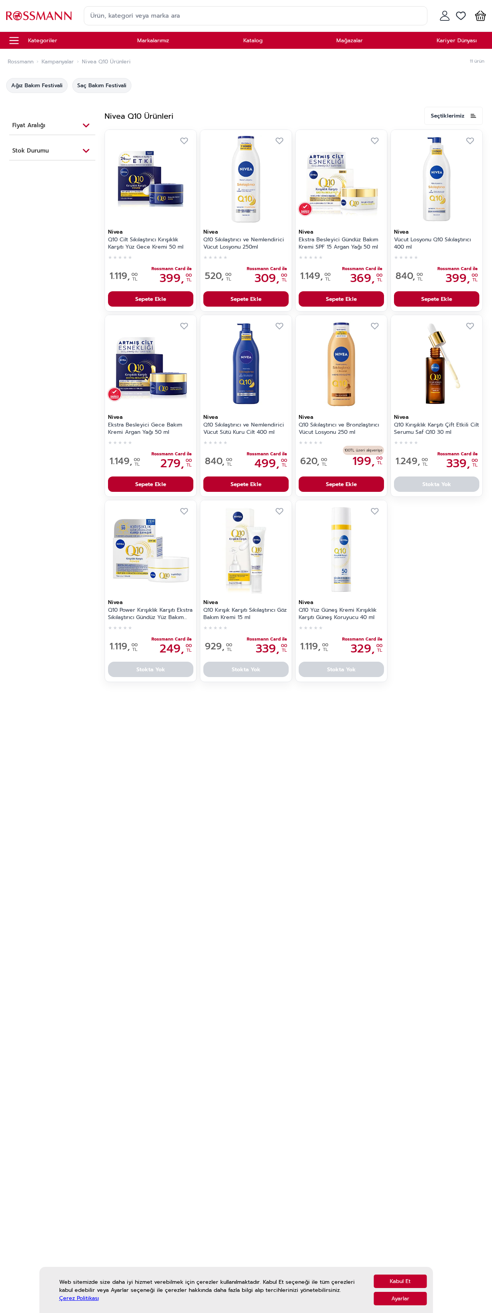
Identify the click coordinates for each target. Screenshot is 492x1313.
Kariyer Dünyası (457, 41)
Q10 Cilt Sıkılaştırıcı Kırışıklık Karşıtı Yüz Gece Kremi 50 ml (145, 243)
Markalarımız (153, 41)
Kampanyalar (58, 62)
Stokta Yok (436, 484)
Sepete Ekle (150, 299)
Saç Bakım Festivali (101, 85)
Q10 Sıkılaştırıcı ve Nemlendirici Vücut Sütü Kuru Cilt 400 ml (243, 428)
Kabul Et (400, 1281)
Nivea (115, 232)
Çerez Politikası (79, 1298)
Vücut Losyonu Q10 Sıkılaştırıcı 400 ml (432, 243)
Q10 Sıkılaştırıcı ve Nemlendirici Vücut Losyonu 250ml (243, 243)
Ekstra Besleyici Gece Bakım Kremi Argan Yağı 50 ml (145, 428)
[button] (479, 15)
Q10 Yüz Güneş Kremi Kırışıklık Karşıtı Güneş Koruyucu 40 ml (338, 613)
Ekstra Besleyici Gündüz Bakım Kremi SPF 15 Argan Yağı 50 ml (338, 243)
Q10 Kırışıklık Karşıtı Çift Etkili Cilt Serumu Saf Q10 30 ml (436, 428)
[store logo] (38, 15)
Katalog (253, 41)
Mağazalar (349, 41)
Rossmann (20, 62)
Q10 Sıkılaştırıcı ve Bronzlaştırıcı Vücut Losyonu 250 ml (339, 428)
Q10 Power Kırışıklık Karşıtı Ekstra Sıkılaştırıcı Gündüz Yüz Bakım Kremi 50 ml (150, 614)
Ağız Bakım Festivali (37, 85)
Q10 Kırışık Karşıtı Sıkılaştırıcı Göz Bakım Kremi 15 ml (245, 613)
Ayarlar (400, 1299)
